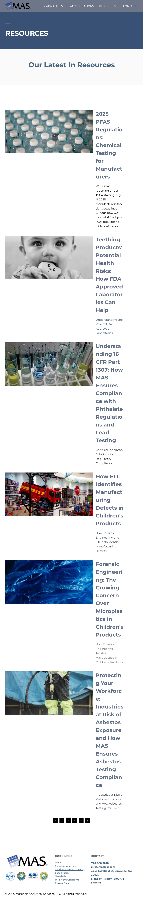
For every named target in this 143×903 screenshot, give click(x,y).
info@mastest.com (103, 866)
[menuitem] (54, 6)
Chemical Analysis (65, 866)
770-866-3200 (100, 863)
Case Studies (62, 873)
